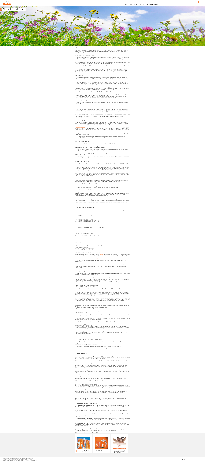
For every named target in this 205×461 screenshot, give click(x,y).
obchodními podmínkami (124, 124)
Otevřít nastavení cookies (33, 460)
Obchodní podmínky (27, 460)
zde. (97, 258)
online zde (120, 255)
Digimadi (8, 460)
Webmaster (11, 460)
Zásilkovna (101, 254)
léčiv (16, 458)
